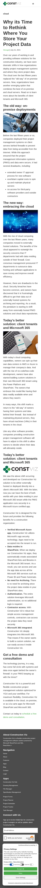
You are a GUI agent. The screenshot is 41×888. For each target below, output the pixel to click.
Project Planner (8, 800)
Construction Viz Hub (10, 782)
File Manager (7, 789)
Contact (5, 770)
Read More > (7, 745)
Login (5, 774)
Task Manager (8, 810)
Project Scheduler (9, 803)
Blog (4, 767)
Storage (6, 50)
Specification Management (12, 792)
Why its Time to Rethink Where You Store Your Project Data (17, 33)
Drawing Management (10, 785)
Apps (5, 764)
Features (6, 760)
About (5, 757)
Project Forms (8, 796)
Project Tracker (8, 807)
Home (5, 753)
